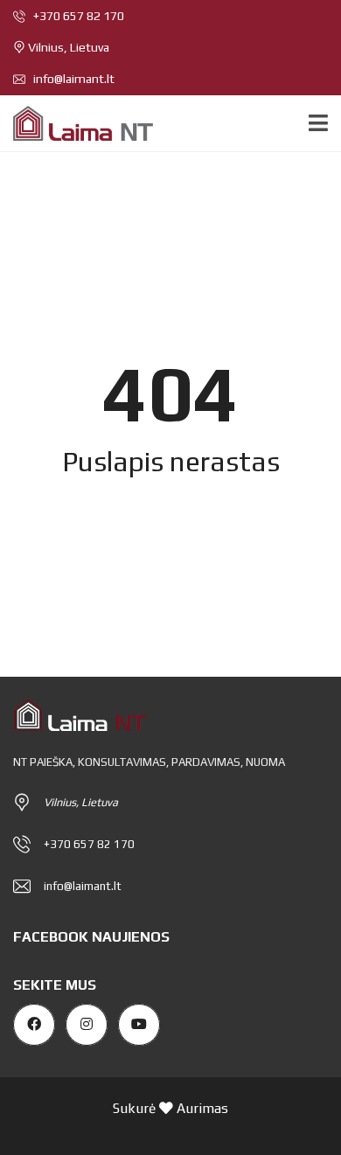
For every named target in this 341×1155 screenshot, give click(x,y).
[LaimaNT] (76, 123)
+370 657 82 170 (77, 16)
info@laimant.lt (73, 79)
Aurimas (202, 1108)
